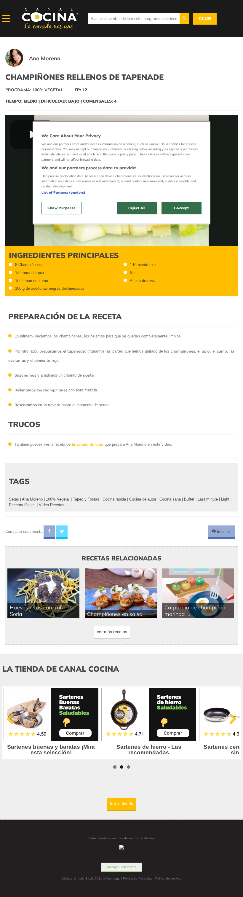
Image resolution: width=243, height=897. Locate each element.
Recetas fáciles (22, 505)
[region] (121, 172)
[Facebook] (49, 532)
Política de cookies (168, 878)
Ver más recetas (112, 631)
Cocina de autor (142, 499)
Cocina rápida (114, 499)
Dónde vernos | (129, 838)
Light (225, 499)
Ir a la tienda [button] (121, 803)
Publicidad (147, 838)
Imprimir (223, 531)
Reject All (137, 208)
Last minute (208, 499)
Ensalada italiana (87, 444)
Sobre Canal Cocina (102, 838)
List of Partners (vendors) (63, 192)
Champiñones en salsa (115, 614)
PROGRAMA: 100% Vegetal (34, 90)
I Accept (181, 208)
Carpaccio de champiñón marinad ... (194, 610)
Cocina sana (170, 499)
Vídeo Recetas (51, 505)
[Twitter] (62, 532)
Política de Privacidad (138, 878)
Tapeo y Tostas (86, 499)
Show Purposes (61, 208)
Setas (14, 499)
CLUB (205, 18)
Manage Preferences (121, 867)
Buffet (189, 499)
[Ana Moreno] (40, 65)
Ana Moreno (32, 499)
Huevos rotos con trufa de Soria (41, 610)
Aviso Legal (112, 878)
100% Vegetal (58, 499)
